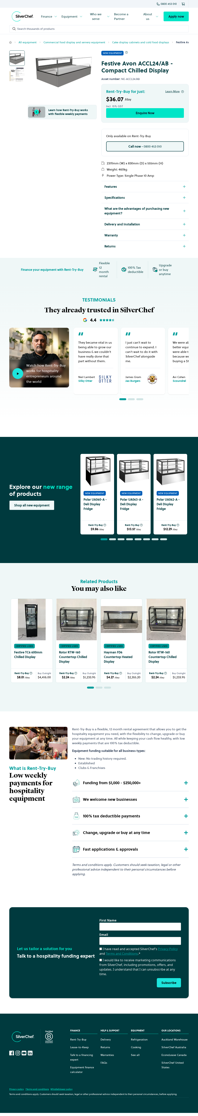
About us (147, 16)
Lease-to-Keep (79, 1047)
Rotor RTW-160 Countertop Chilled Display (73, 657)
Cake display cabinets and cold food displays (140, 42)
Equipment (69, 16)
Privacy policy (16, 1089)
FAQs (104, 1063)
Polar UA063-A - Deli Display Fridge (131, 504)
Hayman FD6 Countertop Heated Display (118, 657)
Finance (46, 16)
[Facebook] (11, 1053)
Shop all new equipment (32, 505)
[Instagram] (17, 1053)
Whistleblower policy (61, 1089)
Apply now (176, 16)
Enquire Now (145, 113)
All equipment (28, 42)
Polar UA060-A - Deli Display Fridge (95, 504)
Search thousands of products (36, 29)
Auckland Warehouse (174, 1039)
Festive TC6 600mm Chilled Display (28, 654)
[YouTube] (24, 1053)
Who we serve (96, 16)
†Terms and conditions (37, 1089)
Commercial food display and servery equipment (74, 42)
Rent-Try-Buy (95, 525)
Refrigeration (139, 1039)
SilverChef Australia (173, 1047)
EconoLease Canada (174, 1055)
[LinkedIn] (30, 1053)
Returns (105, 1047)
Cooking (136, 1047)
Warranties (107, 1055)
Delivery (106, 1039)
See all (135, 1055)
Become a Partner (121, 16)
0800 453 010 (169, 4)
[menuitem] (49, 16)
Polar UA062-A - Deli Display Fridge (168, 504)
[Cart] (184, 4)
